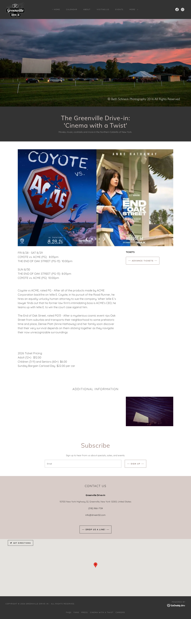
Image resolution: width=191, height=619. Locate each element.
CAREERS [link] (120, 612)
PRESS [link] (84, 612)
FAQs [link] (68, 612)
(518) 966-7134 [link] (95, 508)
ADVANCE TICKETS (142, 260)
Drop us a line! (95, 529)
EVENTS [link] (119, 9)
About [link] (86, 9)
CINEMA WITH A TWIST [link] (101, 612)
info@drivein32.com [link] (95, 515)
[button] (133, 9)
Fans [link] (76, 612)
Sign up (135, 463)
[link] (15, 9)
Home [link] (57, 9)
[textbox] (83, 464)
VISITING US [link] (103, 9)
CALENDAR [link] (71, 9)
